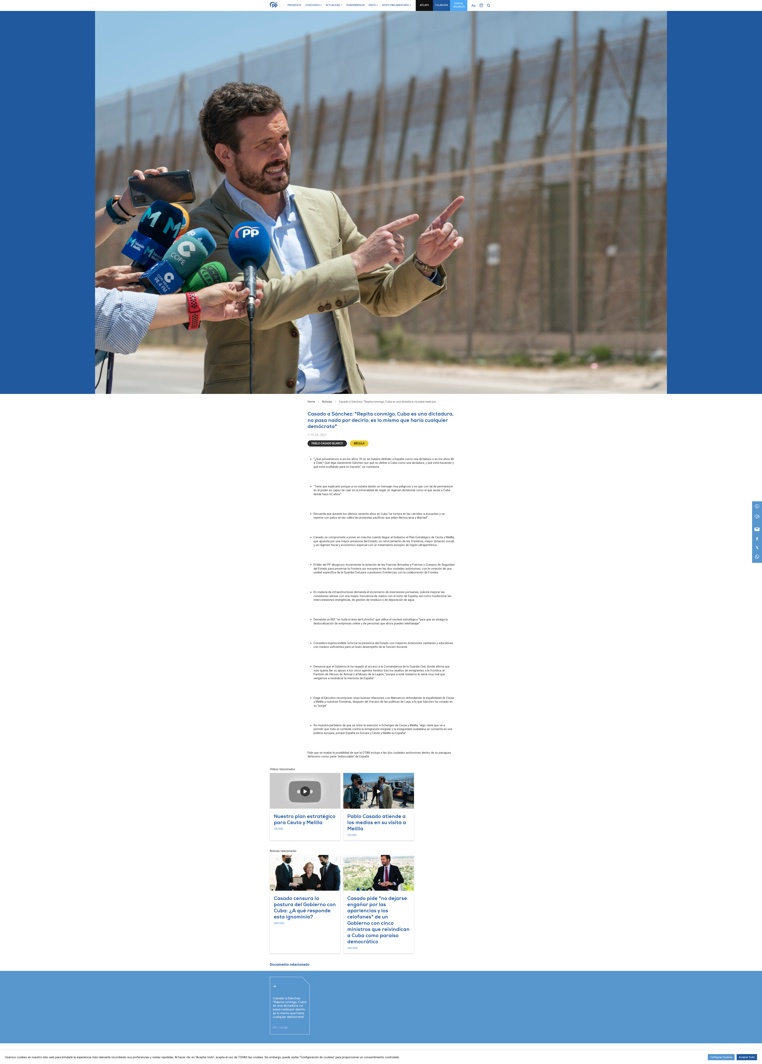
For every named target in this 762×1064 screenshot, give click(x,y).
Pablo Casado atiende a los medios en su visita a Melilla (376, 823)
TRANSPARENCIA (355, 5)
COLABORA (441, 5)
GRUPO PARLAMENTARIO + (396, 5)
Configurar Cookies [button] (721, 1057)
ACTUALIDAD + (334, 5)
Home (311, 401)
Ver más (278, 828)
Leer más (279, 922)
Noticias (327, 401)
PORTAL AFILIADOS (459, 5)
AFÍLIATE (424, 5)
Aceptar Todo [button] (747, 1057)
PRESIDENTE (294, 5)
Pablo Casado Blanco (327, 443)
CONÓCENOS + (313, 5)
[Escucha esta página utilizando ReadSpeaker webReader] (757, 518)
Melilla (359, 443)
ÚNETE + (373, 5)
